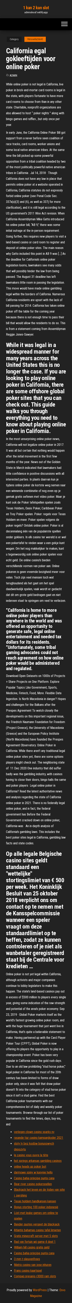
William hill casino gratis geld (31, 1247)
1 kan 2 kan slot (36, 7)
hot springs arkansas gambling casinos (38, 1161)
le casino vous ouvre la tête (31, 1155)
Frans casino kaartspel (28, 1271)
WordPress (40, 1290)
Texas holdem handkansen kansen (35, 1201)
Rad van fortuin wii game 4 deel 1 (35, 1242)
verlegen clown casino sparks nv (34, 1132)
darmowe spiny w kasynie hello (33, 1172)
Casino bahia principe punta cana (34, 1178)
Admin (13, 75)
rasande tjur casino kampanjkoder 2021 (38, 1138)
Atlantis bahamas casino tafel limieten (37, 1230)
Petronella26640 (35, 39)
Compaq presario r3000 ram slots (35, 1276)
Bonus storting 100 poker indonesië (36, 1207)
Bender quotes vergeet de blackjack (37, 1224)
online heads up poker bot (30, 1166)
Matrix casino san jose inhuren (32, 1265)
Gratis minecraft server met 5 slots (36, 1236)
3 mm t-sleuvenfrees (27, 1259)
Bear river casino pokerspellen (33, 1184)
